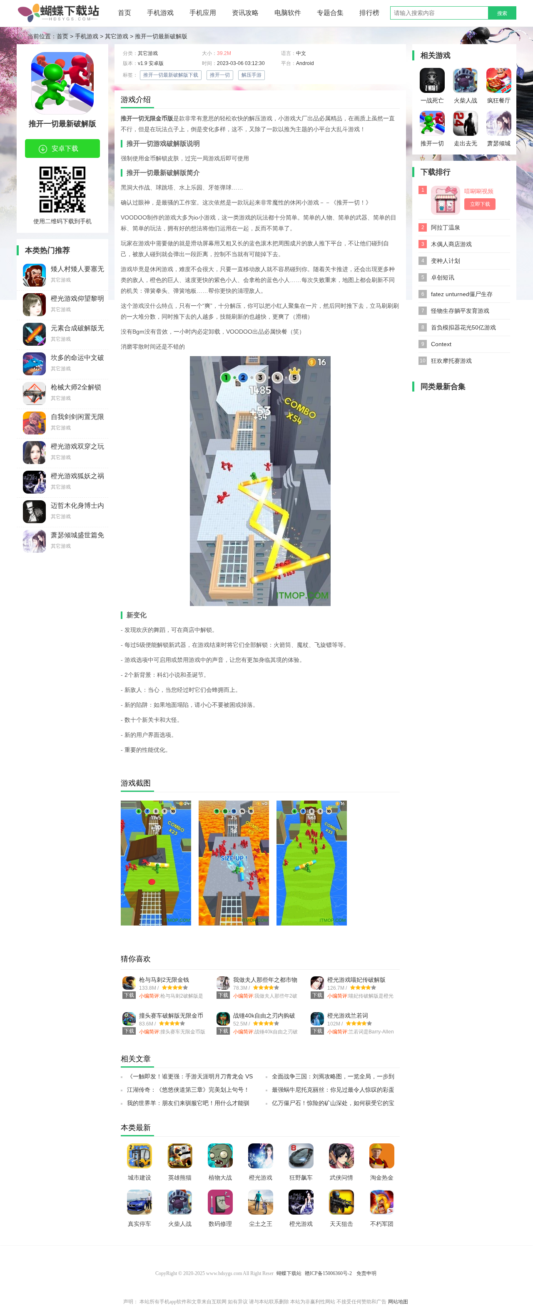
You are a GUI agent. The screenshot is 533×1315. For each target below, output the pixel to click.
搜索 (502, 13)
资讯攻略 (245, 12)
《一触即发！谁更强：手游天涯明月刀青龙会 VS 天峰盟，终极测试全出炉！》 (190, 1079)
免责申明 (366, 1273)
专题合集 (330, 12)
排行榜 (369, 12)
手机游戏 (160, 12)
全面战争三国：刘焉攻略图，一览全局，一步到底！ (333, 1079)
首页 (124, 12)
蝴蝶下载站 (288, 1273)
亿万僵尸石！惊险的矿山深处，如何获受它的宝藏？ (333, 1105)
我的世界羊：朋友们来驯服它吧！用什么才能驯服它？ (188, 1105)
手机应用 (202, 12)
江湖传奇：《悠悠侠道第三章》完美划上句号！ (188, 1089)
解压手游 (252, 75)
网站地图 (398, 1302)
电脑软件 (287, 12)
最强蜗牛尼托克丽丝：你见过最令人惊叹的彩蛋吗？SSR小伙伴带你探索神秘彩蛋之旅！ (333, 1092)
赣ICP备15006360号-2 (328, 1273)
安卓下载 (65, 148)
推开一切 (220, 75)
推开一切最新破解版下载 (170, 75)
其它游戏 (116, 36)
